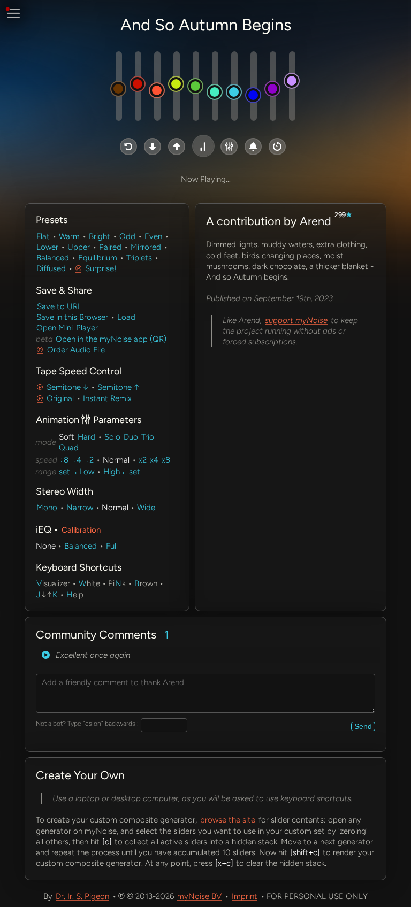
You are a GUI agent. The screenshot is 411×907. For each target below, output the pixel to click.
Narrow (79, 507)
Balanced (52, 258)
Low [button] (86, 471)
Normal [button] (116, 460)
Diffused (51, 268)
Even (153, 236)
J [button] (38, 594)
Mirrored (146, 247)
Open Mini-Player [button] (67, 328)
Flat (43, 236)
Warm (69, 236)
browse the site (227, 820)
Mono (46, 507)
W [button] (82, 583)
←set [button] (130, 471)
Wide (146, 507)
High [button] (111, 471)
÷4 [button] (76, 460)
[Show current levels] (111, 350)
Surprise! (100, 268)
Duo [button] (131, 437)
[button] (128, 146)
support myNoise (296, 320)
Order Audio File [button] (76, 350)
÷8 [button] (63, 460)
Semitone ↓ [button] (67, 387)
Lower (47, 247)
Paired (110, 247)
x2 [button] (143, 460)
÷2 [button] (89, 460)
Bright (99, 236)
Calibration (81, 530)
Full (112, 546)
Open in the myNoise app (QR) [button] (110, 339)
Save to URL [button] (59, 306)
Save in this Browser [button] (72, 317)
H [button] (69, 594)
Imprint (244, 896)
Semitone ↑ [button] (118, 387)
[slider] (119, 86)
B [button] (136, 583)
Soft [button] (66, 437)
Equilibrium (97, 258)
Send (363, 726)
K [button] (54, 594)
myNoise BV (199, 896)
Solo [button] (112, 437)
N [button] (118, 583)
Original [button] (60, 398)
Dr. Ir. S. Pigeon (82, 896)
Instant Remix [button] (107, 398)
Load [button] (126, 317)
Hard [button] (86, 437)
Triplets (139, 258)
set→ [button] (68, 471)
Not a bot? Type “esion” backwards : (87, 723)
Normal (115, 507)
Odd (127, 236)
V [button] (39, 583)
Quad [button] (69, 447)
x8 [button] (166, 460)
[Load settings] (45, 655)
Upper (78, 247)
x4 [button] (154, 460)
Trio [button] (147, 437)
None (46, 546)
